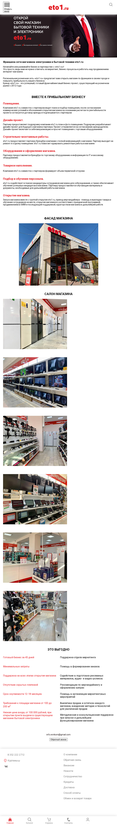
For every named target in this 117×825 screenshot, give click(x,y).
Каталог (29, 823)
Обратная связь (72, 760)
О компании (70, 754)
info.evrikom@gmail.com (58, 734)
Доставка (69, 787)
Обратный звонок (58, 739)
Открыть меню (6, 10)
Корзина (49, 823)
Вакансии (69, 765)
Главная (10, 823)
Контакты (68, 823)
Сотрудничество (73, 776)
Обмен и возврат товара (77, 798)
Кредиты (69, 781)
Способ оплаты (72, 792)
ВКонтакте (6, 766)
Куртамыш (14, 760)
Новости (68, 771)
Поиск (111, 5)
